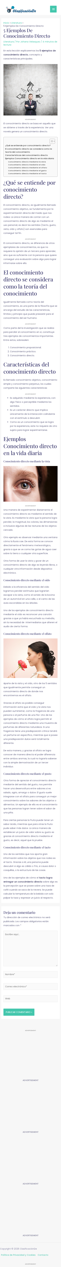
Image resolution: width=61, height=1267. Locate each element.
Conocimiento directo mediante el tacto (27, 173)
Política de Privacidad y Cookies (18, 1255)
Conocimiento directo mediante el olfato (27, 167)
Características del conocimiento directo (26, 155)
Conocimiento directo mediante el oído (26, 164)
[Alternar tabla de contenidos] (50, 141)
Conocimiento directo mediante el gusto (27, 170)
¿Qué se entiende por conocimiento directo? (28, 145)
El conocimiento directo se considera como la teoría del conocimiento (28, 150)
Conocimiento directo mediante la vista (27, 162)
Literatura (8, 41)
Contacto (43, 1255)
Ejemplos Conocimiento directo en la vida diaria (29, 158)
